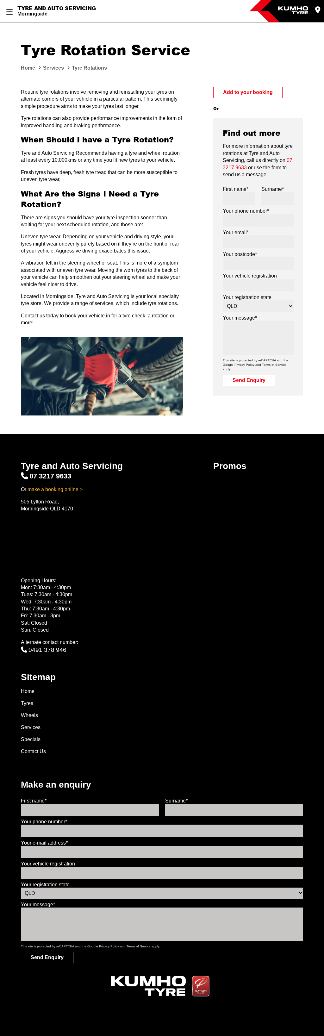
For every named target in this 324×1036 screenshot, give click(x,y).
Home (27, 691)
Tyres (27, 703)
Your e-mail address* (44, 843)
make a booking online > (55, 489)
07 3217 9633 (50, 476)
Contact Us (33, 751)
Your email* (236, 232)
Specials (30, 739)
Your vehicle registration (250, 275)
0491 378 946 (47, 649)
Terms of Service (274, 364)
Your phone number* (246, 211)
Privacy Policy (244, 364)
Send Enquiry (249, 380)
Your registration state (247, 297)
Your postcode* (240, 254)
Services (30, 727)
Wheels (29, 715)
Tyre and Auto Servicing (56, 8)
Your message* (240, 318)
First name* (235, 189)
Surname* (272, 189)
